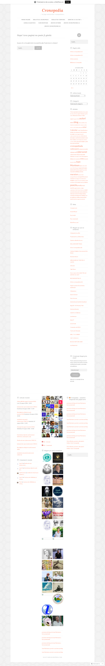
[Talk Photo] (58, 502)
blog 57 (72, 320)
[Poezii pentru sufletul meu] (58, 457)
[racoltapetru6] (58, 621)
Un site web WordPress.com (52, 657)
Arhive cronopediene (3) (76, 282)
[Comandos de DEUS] (47, 587)
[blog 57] (47, 576)
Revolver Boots (74, 256)
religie (82, 188)
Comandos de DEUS (75, 327)
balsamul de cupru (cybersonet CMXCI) (27, 406)
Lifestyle (72, 265)
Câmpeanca (73, 291)
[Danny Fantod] (58, 543)
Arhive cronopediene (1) (72, 23)
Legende (81, 168)
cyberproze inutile (83, 149)
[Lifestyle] (47, 502)
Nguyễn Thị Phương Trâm (77, 305)
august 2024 (76, 118)
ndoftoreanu (22, 472)
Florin (20, 482)
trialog (80, 193)
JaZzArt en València (75, 312)
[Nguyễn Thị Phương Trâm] (47, 554)
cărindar (72, 156)
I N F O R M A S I (74, 338)
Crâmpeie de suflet (75, 233)
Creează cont (73, 208)
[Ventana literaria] (58, 565)
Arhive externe (56, 23)
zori (75, 199)
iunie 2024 (72, 168)
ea (78, 159)
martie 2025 (81, 174)
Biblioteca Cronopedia (41, 19)
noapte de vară (77, 180)
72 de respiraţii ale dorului (76, 112)
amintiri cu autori (74, 19)
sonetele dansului (74, 192)
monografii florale (73, 176)
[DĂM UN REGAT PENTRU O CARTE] (58, 491)
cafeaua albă (81, 122)
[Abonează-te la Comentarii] (42, 445)
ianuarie (86, 159)
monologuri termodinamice (80, 178)
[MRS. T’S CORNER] (47, 599)
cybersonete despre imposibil (77, 154)
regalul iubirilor (77, 188)
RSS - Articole (46, 442)
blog (76, 122)
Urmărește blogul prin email (80, 357)
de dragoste (85, 156)
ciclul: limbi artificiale (77, 127)
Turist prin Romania (75, 330)
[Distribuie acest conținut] (69, 398)
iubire (81, 165)
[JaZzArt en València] (47, 565)
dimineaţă (76, 158)
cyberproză (73, 152)
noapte (72, 180)
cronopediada (76, 146)
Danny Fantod (73, 294)
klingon (76, 168)
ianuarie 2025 (73, 162)
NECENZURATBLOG (75, 278)
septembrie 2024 (74, 190)
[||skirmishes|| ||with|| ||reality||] (58, 554)
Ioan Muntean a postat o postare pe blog (52, 648)
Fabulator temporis (58, 19)
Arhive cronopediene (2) (52, 26)
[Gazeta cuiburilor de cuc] (47, 469)
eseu (82, 159)
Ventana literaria (74, 309)
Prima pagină (25, 19)
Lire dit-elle (73, 323)
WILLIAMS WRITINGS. (76, 244)
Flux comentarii (74, 219)
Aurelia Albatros (30, 23)
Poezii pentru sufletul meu (77, 236)
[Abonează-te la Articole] (42, 442)
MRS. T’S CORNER (75, 334)
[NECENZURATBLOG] (58, 514)
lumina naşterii (79, 170)
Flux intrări (73, 215)
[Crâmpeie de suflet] (47, 457)
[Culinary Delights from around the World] (58, 480)
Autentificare (73, 211)
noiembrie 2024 (84, 180)
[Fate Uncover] (47, 543)
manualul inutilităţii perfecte (76, 171)
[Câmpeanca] (57, 532)
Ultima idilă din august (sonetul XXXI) (26, 401)
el (79, 159)
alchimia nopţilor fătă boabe (79, 113)
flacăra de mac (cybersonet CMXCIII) (26, 440)
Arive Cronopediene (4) (76, 247)
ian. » (72, 87)
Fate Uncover (73, 298)
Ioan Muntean (43, 23)
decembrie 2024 (78, 156)
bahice (72, 122)
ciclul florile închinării (80, 138)
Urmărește (75, 375)
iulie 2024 (84, 165)
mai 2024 (85, 169)
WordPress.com (74, 222)
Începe (67, 2)
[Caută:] (25, 48)
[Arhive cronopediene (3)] (47, 525)
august (71, 119)
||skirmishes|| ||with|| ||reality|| (78, 302)
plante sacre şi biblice (82, 182)
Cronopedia (52, 10)
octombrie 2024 (73, 182)
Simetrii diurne (81, 190)
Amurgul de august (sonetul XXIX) (26, 427)
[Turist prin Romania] (58, 599)
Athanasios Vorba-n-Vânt (79, 115)
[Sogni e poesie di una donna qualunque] (58, 523)
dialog (71, 159)
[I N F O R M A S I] (47, 609)
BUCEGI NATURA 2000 (76, 341)
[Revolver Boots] (47, 491)
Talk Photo (73, 269)
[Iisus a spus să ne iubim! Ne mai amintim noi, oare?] (47, 514)
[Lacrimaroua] (58, 576)
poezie (73, 185)
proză (79, 185)
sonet (86, 190)
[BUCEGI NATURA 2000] (47, 621)
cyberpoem (74, 149)
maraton (74, 174)
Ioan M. (21, 463)
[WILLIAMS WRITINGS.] (58, 469)
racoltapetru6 (73, 345)
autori (82, 118)
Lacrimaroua (73, 316)
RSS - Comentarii (47, 445)
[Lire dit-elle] (58, 587)
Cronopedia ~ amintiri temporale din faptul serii (77, 398)
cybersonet (82, 152)
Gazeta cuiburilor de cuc (76, 240)
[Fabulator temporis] (79, 35)
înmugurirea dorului (80, 199)
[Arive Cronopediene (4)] (47, 480)
